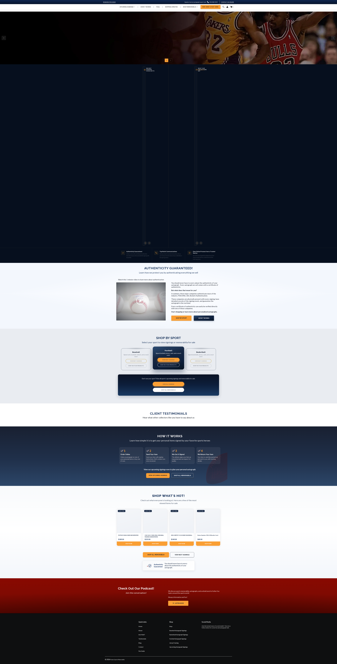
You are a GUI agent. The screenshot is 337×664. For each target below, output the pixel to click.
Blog (139, 643)
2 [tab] (170, 60)
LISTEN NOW (179, 603)
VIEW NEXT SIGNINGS (136, 361)
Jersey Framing (174, 643)
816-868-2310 (214, 2)
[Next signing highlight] (149, 243)
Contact (140, 647)
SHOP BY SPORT (181, 318)
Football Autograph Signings (177, 639)
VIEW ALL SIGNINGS (168, 384)
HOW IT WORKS (203, 318)
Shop (170, 626)
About (140, 630)
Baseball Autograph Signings (178, 630)
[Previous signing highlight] (145, 243)
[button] (127, 7)
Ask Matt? (141, 634)
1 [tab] (166, 60)
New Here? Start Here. (146, 46)
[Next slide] (333, 38)
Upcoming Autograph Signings (178, 647)
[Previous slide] (4, 38)
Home (140, 626)
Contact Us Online (227, 2)
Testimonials (142, 639)
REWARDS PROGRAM (109, 2)
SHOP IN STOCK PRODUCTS (136, 365)
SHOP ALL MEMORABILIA (168, 389)
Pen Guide (141, 651)
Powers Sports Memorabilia (117, 659)
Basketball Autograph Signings (178, 634)
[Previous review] (197, 243)
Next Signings (128, 46)
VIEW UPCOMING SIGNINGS (158, 475)
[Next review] (201, 243)
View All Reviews (201, 69)
